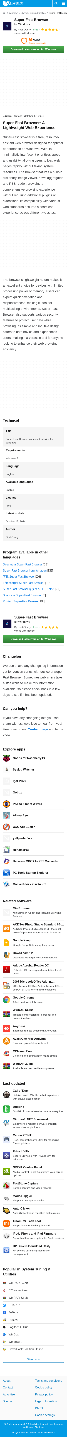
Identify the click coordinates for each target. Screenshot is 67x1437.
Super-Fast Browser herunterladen (25, 570)
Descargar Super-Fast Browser (22, 564)
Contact (8, 1387)
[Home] (4, 13)
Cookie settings (45, 1415)
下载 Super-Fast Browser (19, 576)
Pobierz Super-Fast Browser (21, 601)
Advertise (9, 1394)
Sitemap (8, 1401)
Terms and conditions (48, 1380)
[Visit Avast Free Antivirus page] (33, 41)
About (6, 1380)
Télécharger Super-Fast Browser (23, 582)
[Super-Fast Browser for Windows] (7, 26)
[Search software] (56, 3)
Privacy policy (44, 1394)
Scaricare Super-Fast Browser (22, 595)
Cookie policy (43, 1387)
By (22, 29)
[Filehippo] (13, 3)
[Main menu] (63, 3)
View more (33, 1359)
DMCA (39, 1408)
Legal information (46, 1401)
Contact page (38, 729)
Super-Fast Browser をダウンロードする (29, 589)
